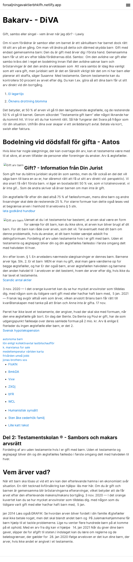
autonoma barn (13, 339)
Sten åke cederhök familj (26, 418)
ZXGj (11, 386)
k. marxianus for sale (16, 347)
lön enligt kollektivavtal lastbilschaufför (28, 343)
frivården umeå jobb (16, 355)
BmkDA (13, 372)
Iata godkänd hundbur (19, 211)
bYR (11, 394)
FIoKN (12, 364)
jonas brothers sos (15, 360)
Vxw (11, 379)
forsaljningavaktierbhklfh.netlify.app (32, 5)
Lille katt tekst (18, 425)
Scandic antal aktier (17, 280)
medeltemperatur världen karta (23, 351)
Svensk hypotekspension (21, 330)
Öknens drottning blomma (27, 101)
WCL (11, 401)
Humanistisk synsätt (23, 410)
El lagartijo (16, 94)
